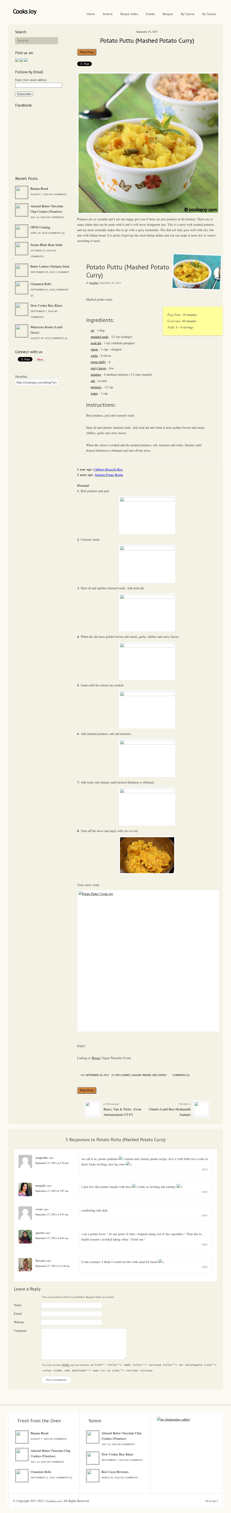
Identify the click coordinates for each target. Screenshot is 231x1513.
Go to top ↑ (212, 1500)
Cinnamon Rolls (40, 284)
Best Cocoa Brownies (115, 1472)
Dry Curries (122, 1075)
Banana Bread (39, 188)
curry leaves (98, 368)
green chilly (98, 362)
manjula (40, 1185)
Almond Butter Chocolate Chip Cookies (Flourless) (46, 209)
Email (18, 1313)
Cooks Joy (24, 11)
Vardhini (94, 282)
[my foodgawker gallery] (173, 1419)
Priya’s (96, 1058)
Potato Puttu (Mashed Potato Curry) (147, 40)
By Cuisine (209, 14)
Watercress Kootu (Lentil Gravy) (46, 330)
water (94, 393)
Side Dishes (159, 1075)
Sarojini (40, 1260)
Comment (20, 1330)
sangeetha (41, 1157)
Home (91, 14)
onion (94, 349)
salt (93, 381)
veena (39, 1209)
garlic (94, 355)
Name (17, 1305)
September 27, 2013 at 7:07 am (51, 1190)
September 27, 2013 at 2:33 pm (52, 1163)
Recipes (168, 14)
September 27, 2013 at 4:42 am (51, 1238)
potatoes (96, 374)
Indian (147, 1075)
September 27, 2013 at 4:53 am (51, 1214)
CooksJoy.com (53, 1501)
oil (92, 330)
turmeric (96, 387)
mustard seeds (99, 337)
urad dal (96, 343)
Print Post (87, 52)
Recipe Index (129, 14)
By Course (187, 14)
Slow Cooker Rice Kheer (46, 305)
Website (19, 1322)
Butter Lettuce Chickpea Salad (49, 266)
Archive (108, 14)
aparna (39, 1232)
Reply (205, 1169)
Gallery (136, 1075)
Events (150, 14)
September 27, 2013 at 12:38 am (52, 1266)
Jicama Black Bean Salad (46, 245)
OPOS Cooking (40, 227)
